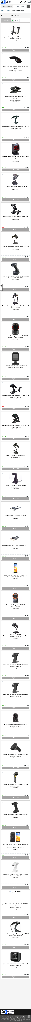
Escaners (8, 10)
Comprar (16, 50)
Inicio (2, 10)
